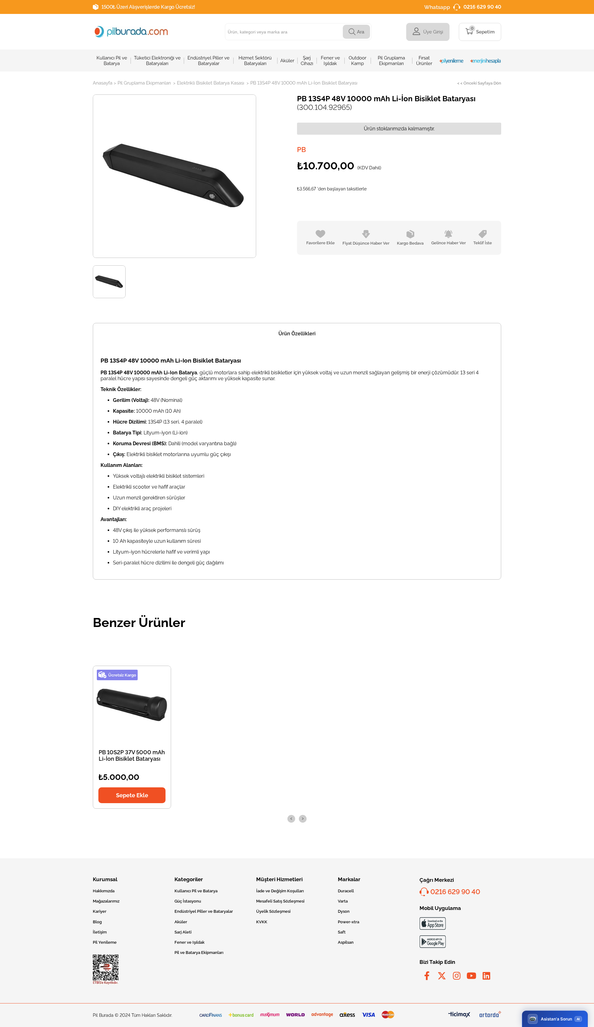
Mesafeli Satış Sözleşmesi (280, 901)
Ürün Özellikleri (297, 334)
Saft (342, 932)
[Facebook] (427, 976)
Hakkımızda (103, 891)
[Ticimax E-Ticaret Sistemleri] (459, 1015)
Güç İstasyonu (187, 901)
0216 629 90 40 (482, 7)
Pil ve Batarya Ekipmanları (198, 952)
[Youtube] (471, 976)
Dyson (344, 911)
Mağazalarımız (106, 901)
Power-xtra (348, 922)
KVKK (261, 922)
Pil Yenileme (105, 942)
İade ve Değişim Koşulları (280, 891)
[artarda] (490, 1015)
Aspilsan (346, 942)
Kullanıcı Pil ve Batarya (195, 891)
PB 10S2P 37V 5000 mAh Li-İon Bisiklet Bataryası (132, 755)
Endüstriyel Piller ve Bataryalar (203, 911)
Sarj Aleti (183, 932)
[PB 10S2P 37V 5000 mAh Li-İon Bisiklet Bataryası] (132, 704)
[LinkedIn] (486, 976)
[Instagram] (456, 976)
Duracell (346, 891)
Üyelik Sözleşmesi (273, 911)
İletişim (100, 932)
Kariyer (99, 911)
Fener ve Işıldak (189, 942)
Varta (343, 901)
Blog (97, 922)
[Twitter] (441, 976)
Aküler (180, 922)
